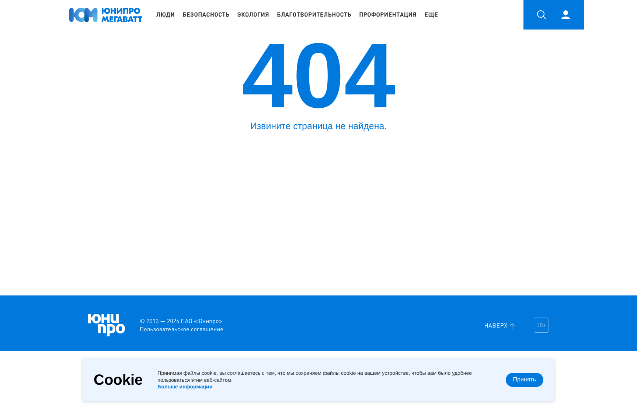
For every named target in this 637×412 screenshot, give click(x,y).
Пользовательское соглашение (181, 329)
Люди (165, 15)
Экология (253, 15)
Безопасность (206, 15)
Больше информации (184, 387)
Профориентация (388, 15)
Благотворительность (314, 15)
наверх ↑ (499, 325)
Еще (431, 15)
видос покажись (18, 301)
